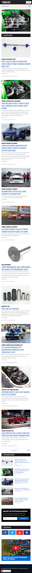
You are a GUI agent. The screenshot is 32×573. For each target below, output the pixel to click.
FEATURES (3, 59)
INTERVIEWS (10, 19)
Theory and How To (14, 389)
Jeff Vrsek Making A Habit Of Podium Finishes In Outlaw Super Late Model (14, 230)
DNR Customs (13, 158)
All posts (14, 450)
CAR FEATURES (16, 19)
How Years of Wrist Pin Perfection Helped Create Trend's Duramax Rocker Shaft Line (15, 64)
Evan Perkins (12, 281)
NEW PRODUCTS (9, 59)
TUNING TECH (4, 389)
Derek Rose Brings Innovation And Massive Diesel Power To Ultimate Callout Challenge (15, 24)
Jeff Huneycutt (14, 76)
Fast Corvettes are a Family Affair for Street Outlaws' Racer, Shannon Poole (15, 434)
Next (28, 450)
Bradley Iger (12, 119)
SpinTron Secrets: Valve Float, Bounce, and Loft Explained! (15, 393)
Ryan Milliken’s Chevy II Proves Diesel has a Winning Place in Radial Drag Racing (15, 106)
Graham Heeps (15, 406)
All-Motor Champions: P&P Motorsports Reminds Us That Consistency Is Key (12, 350)
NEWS (2, 264)
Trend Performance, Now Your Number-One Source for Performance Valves (16, 268)
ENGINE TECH (4, 306)
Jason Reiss (12, 320)
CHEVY (14, 59)
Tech (8, 306)
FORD (12, 345)
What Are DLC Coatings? (10, 308)
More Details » (4, 73)
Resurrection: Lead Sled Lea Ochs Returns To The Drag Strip (13, 192)
